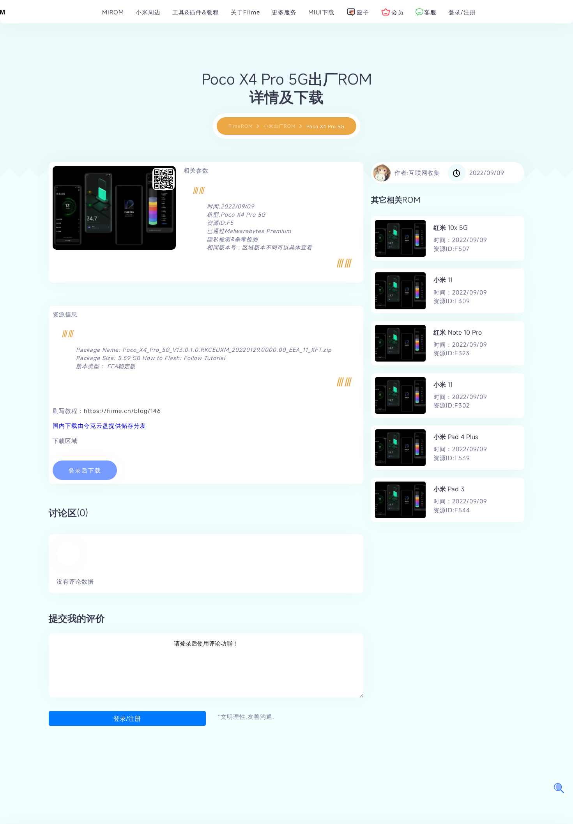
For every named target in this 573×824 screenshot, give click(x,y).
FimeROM (240, 126)
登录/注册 (127, 718)
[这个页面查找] (559, 788)
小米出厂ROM (279, 126)
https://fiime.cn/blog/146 (122, 411)
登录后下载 (84, 470)
